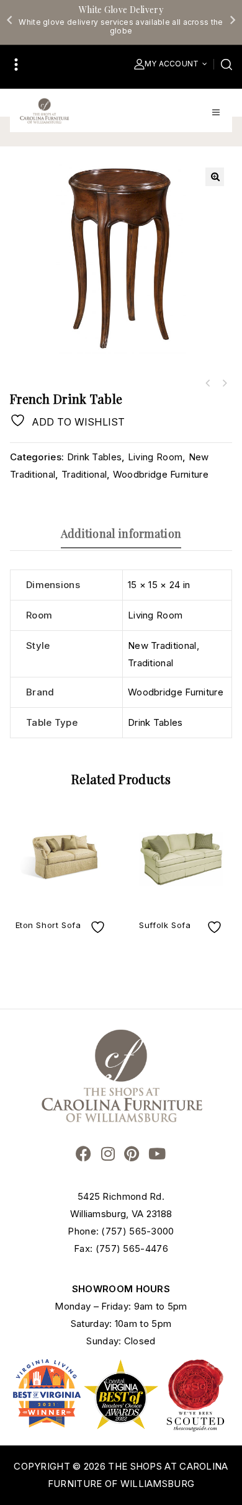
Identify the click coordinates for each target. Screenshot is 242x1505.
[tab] (121, 533)
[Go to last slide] (9, 19)
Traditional (84, 474)
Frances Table (224, 383)
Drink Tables (94, 457)
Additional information (121, 533)
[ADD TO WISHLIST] (99, 927)
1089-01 (208, 383)
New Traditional (162, 645)
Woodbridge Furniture (160, 474)
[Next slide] (232, 19)
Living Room (155, 457)
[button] (214, 176)
